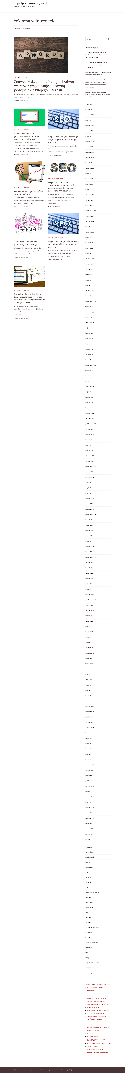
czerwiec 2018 (89, 525)
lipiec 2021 (88, 381)
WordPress (104, 1070)
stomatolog (106, 1043)
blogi (101, 987)
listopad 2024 (89, 205)
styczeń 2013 (89, 807)
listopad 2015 (89, 653)
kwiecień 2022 (89, 333)
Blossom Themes (86, 1070)
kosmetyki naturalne (92, 892)
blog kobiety (91, 990)
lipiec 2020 (88, 440)
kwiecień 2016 (89, 631)
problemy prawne (93, 1022)
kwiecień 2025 (89, 178)
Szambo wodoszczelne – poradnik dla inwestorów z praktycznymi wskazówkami (97, 65)
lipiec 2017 (88, 568)
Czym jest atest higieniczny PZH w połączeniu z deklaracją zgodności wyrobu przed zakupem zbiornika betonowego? (96, 83)
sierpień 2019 (89, 477)
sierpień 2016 (89, 610)
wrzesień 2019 (89, 472)
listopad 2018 (89, 509)
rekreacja (88, 932)
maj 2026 (88, 120)
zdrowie (88, 968)
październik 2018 (90, 514)
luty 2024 (88, 253)
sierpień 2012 (89, 834)
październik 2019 (90, 466)
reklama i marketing (22, 77)
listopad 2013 (89, 775)
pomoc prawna (104, 1016)
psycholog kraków (93, 1025)
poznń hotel (91, 1019)
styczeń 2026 (89, 141)
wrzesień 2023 (89, 269)
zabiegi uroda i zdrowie (95, 1055)
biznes (87, 862)
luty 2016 (88, 637)
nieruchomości (90, 907)
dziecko (88, 877)
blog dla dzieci (92, 987)
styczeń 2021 (89, 413)
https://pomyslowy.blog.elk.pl (30, 3)
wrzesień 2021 (89, 370)
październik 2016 (90, 599)
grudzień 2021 (89, 354)
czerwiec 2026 (89, 115)
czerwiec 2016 (89, 621)
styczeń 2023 (89, 290)
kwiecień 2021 (89, 397)
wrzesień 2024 (89, 216)
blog (93, 984)
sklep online (91, 1033)
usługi (87, 958)
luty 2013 (88, 802)
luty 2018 (88, 541)
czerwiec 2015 (89, 679)
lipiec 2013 (88, 791)
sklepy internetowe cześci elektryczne (96, 1040)
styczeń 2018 (89, 546)
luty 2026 (88, 136)
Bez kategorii (89, 857)
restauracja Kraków (93, 1030)
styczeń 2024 (89, 258)
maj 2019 (88, 488)
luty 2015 (88, 695)
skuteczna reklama (93, 1043)
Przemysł (88, 917)
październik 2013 (90, 781)
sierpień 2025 (89, 157)
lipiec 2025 (88, 163)
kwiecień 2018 (89, 530)
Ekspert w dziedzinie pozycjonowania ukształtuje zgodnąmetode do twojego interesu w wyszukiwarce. (61, 186)
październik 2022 (90, 301)
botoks (107, 993)
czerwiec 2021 (89, 386)
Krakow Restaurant (93, 1004)
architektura (89, 852)
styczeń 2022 (89, 349)
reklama (88, 922)
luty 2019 (88, 493)
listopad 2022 (89, 296)
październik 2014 (90, 717)
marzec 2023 (89, 285)
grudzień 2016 (89, 594)
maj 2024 (88, 237)
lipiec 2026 (88, 109)
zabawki (89, 1052)
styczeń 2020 (89, 456)
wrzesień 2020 (89, 429)
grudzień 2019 (89, 461)
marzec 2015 (89, 690)
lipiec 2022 (88, 317)
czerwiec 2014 (89, 738)
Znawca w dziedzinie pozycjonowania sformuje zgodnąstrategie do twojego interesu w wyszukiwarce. (27, 137)
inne (86, 887)
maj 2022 (88, 328)
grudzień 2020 (89, 418)
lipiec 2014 (88, 733)
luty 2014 (88, 759)
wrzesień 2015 (89, 663)
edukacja (88, 882)
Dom (87, 872)
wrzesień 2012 (89, 829)
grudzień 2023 (89, 264)
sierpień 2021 (89, 376)
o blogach (90, 1013)
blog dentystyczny (103, 984)
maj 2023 (88, 280)
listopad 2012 (89, 818)
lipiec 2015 (88, 674)
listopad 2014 (89, 711)
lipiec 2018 (88, 520)
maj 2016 (88, 626)
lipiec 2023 (88, 274)
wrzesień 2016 (89, 605)
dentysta (101, 996)
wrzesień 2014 (89, 722)
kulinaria (88, 897)
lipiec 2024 (88, 226)
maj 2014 (88, 743)
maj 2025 (88, 173)
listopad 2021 (89, 360)
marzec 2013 (89, 797)
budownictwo (89, 867)
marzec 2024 (89, 248)
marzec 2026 (89, 131)
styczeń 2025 (89, 195)
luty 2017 (88, 589)
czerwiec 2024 (89, 232)
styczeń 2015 (89, 701)
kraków (105, 1004)
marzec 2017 (89, 583)
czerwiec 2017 (89, 573)
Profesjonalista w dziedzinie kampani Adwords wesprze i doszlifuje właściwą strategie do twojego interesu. (29, 298)
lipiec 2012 (88, 839)
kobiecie (103, 999)
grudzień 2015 (89, 647)
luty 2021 (88, 408)
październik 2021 (90, 365)
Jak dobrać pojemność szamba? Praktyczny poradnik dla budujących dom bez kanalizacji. (96, 55)
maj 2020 (88, 445)
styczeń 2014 (89, 765)
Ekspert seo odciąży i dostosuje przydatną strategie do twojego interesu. (63, 139)
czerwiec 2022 (89, 322)
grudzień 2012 (89, 813)
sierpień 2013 (89, 786)
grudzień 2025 (89, 147)
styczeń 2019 (89, 498)
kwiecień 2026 (89, 125)
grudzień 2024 (89, 200)
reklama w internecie (94, 1027)
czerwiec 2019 (89, 482)
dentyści (90, 999)
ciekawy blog (91, 996)
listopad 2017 (89, 551)
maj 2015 (88, 685)
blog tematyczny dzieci (94, 993)
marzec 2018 (89, 536)
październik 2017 (90, 557)
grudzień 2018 (89, 504)
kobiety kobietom (100, 1001)
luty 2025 (88, 189)
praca (87, 912)
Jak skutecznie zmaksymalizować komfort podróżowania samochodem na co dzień (98, 94)
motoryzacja (89, 902)
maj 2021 (88, 392)
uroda (87, 953)
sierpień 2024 (89, 221)
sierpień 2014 (89, 727)
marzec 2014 (89, 754)
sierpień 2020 (89, 434)
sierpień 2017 (89, 562)
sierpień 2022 (89, 312)
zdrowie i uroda (92, 1058)
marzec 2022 (89, 338)
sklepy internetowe (91, 942)
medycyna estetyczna (94, 1010)
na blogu (106, 1010)
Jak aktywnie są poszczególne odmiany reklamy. (28, 193)
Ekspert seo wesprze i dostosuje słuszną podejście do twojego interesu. (63, 244)
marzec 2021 (89, 402)
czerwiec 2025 (89, 168)
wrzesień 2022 (89, 306)
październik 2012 (90, 823)
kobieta (89, 1001)
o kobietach (100, 1013)
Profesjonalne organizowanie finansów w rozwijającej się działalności (98, 73)
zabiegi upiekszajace (101, 1052)
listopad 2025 (89, 152)
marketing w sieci (93, 1007)
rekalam (105, 1025)
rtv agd (87, 937)
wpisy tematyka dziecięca (95, 1049)
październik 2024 (90, 210)
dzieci (97, 999)
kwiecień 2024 (89, 242)
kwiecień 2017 (89, 578)
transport (88, 948)
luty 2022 (88, 344)
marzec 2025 (89, 184)
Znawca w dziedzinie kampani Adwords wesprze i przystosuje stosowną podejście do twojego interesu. (46, 85)
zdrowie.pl (88, 973)
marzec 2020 (89, 450)
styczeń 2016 (89, 642)
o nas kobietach (92, 1016)
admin (16, 100)
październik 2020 (90, 424)
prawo (99, 1019)
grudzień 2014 (89, 706)
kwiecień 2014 (89, 749)
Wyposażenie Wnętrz (92, 963)
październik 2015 (90, 658)
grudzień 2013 (89, 770)
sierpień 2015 (89, 669)
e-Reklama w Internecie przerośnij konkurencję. (26, 243)
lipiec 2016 (88, 615)
